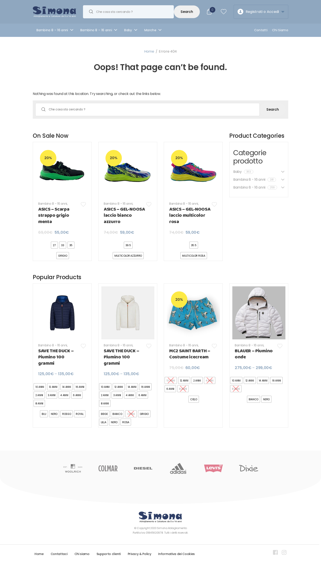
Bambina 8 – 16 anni (52, 30)
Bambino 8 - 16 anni (52, 203)
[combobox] (128, 11)
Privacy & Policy (139, 554)
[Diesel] (143, 468)
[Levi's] (213, 468)
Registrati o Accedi (262, 11)
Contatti (261, 30)
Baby (128, 30)
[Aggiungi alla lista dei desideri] (83, 204)
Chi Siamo (280, 30)
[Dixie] (248, 468)
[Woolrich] (73, 468)
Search (187, 11)
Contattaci (59, 554)
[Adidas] (178, 468)
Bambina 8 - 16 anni (183, 203)
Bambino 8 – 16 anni (96, 30)
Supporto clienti (109, 554)
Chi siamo (82, 554)
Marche (150, 30)
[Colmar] (108, 468)
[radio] (54, 245)
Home (149, 51)
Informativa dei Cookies (176, 554)
